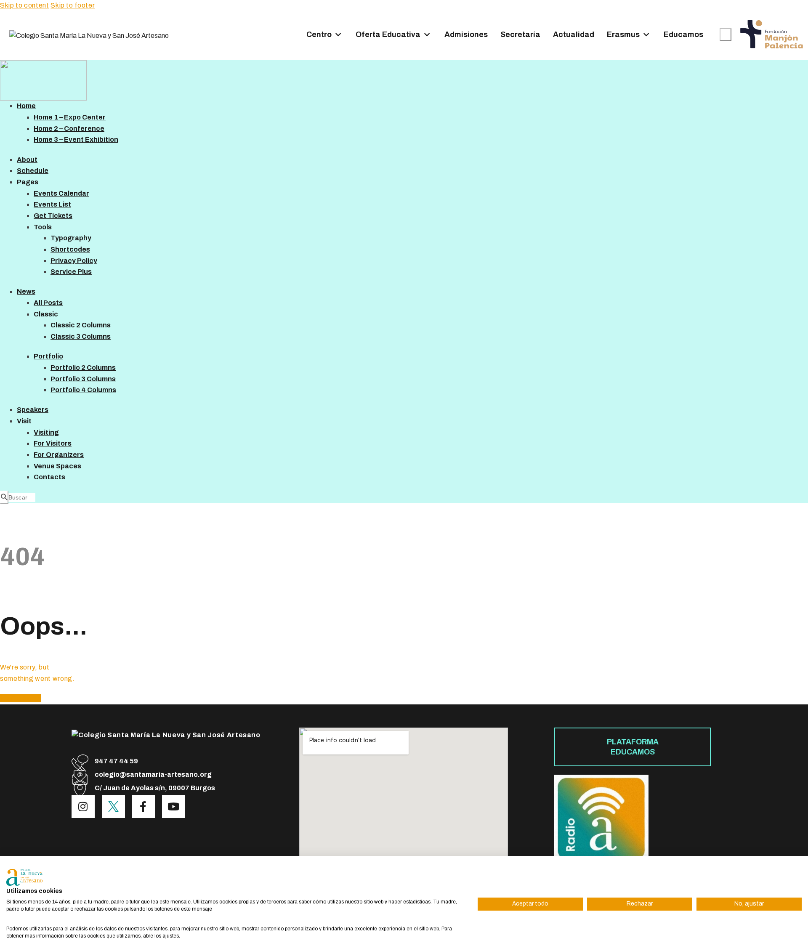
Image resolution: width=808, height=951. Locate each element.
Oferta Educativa (388, 34)
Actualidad (573, 34)
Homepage (20, 698)
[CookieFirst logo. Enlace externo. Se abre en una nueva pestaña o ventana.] (24, 877)
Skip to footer (72, 5)
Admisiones (466, 34)
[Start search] (725, 34)
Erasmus (623, 34)
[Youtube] (173, 806)
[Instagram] (83, 806)
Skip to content (24, 5)
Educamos (683, 34)
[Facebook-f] (143, 806)
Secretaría (520, 34)
